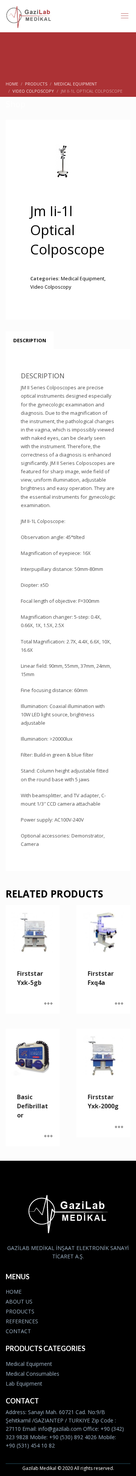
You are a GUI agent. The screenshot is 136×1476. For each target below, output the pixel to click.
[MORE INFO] (48, 1004)
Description (29, 340)
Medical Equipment (82, 278)
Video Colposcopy (50, 286)
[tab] (30, 340)
